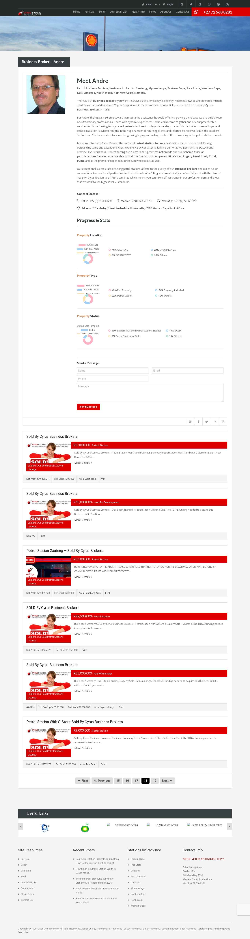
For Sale (89, 11)
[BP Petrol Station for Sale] (85, 828)
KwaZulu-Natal (138, 876)
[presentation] (20, 826)
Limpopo (135, 882)
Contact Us (182, 11)
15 (118, 780)
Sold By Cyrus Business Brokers (52, 436)
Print (102, 478)
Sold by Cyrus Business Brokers (52, 493)
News (152, 11)
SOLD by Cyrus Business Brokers (52, 608)
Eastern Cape (138, 859)
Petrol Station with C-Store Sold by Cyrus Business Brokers (74, 722)
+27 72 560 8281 (218, 12)
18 (145, 780)
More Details (82, 462)
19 (154, 780)
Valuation (26, 870)
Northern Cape (138, 894)
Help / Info (138, 11)
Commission (27, 888)
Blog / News (27, 894)
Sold (23, 876)
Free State (136, 864)
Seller (102, 11)
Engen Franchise (151, 928)
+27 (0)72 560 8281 (101, 201)
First (84, 780)
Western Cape (138, 905)
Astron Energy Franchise (94, 928)
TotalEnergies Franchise (210, 928)
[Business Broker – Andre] (46, 94)
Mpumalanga (138, 888)
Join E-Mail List (29, 882)
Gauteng (135, 870)
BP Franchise (115, 928)
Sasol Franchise (170, 928)
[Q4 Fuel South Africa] (44, 828)
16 (127, 780)
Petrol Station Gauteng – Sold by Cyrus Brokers (64, 550)
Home (76, 11)
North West (137, 900)
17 (136, 780)
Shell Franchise (188, 928)
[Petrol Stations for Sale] (29, 13)
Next (165, 780)
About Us (165, 11)
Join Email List (118, 11)
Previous (104, 780)
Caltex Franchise (132, 928)
